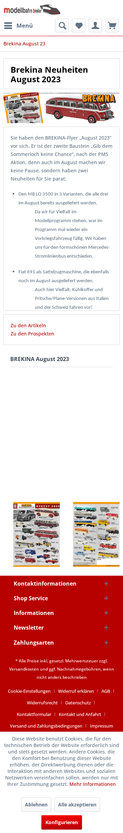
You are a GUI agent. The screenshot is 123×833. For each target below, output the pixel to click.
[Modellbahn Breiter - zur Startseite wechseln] (32, 9)
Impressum (101, 726)
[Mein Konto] (95, 25)
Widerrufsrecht (42, 703)
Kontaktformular (34, 714)
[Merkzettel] (78, 25)
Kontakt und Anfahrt (80, 714)
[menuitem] (18, 25)
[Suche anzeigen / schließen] (62, 25)
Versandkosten (24, 669)
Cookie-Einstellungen (29, 691)
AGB (105, 691)
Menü (24, 25)
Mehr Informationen (92, 784)
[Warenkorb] (112, 25)
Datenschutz (78, 703)
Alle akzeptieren (77, 804)
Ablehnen (36, 804)
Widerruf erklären (76, 691)
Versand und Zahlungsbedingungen (46, 726)
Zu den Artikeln (28, 325)
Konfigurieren (61, 822)
